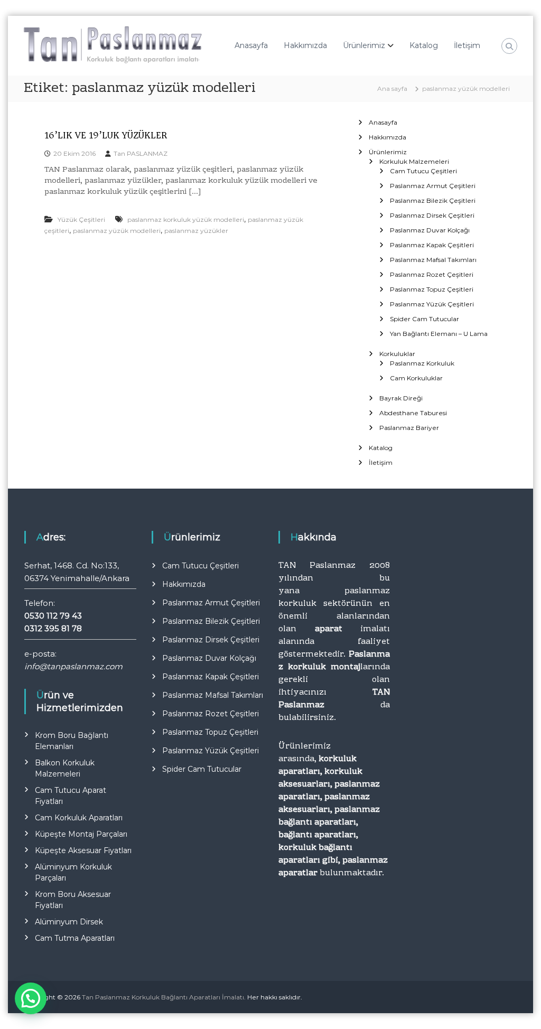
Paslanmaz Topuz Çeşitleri (431, 289)
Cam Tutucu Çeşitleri (423, 171)
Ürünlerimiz (364, 45)
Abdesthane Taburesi (413, 413)
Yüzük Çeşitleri (81, 219)
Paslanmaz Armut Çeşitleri (432, 186)
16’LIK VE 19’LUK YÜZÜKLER (105, 135)
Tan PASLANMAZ (140, 153)
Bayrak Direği (401, 398)
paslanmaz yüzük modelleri (117, 231)
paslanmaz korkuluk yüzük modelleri (185, 219)
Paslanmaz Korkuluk (422, 363)
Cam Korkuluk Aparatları (79, 817)
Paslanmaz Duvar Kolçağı (430, 230)
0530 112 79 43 (53, 616)
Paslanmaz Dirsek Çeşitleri (432, 215)
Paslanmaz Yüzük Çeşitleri (432, 304)
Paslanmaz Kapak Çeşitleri (432, 245)
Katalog (423, 45)
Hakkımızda (305, 45)
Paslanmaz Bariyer (409, 428)
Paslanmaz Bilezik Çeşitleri (432, 200)
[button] (30, 998)
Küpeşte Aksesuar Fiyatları (83, 850)
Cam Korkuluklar (416, 378)
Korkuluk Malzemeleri (414, 161)
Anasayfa (251, 45)
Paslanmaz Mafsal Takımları (433, 260)
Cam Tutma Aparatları (75, 938)
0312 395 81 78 (53, 628)
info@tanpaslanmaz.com (73, 666)
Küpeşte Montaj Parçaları (81, 834)
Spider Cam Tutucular (424, 319)
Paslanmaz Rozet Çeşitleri (431, 274)
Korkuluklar (397, 354)
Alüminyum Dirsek (69, 922)
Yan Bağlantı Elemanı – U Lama (439, 334)
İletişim (467, 45)
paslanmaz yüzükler (196, 231)
